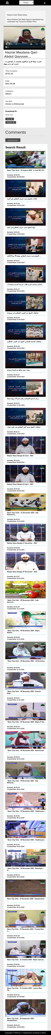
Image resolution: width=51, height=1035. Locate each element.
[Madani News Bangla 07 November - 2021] (25, 561)
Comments (13, 140)
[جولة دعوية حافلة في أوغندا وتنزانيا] (25, 359)
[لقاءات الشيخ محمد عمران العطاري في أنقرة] (25, 188)
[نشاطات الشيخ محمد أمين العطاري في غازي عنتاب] (25, 416)
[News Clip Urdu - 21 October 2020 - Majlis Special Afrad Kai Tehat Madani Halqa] (25, 949)
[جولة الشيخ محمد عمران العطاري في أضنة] (25, 217)
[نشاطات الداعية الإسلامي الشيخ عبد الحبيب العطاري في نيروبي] (25, 331)
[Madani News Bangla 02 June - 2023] (25, 445)
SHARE (10, 122)
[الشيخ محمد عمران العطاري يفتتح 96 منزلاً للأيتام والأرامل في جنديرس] (25, 245)
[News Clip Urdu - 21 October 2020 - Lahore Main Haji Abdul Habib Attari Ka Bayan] (25, 977)
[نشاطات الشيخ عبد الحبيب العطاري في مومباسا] (25, 302)
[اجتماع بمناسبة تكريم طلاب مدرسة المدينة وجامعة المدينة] (25, 274)
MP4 (9, 119)
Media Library (22, 15)
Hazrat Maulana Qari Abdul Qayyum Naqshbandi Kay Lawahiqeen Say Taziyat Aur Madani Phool (25, 21)
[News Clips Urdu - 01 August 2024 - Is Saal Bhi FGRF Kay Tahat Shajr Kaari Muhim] (25, 160)
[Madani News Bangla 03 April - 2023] (25, 474)
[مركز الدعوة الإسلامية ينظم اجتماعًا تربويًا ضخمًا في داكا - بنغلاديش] (25, 388)
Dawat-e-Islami (12, 15)
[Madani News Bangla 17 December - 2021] (25, 532)
